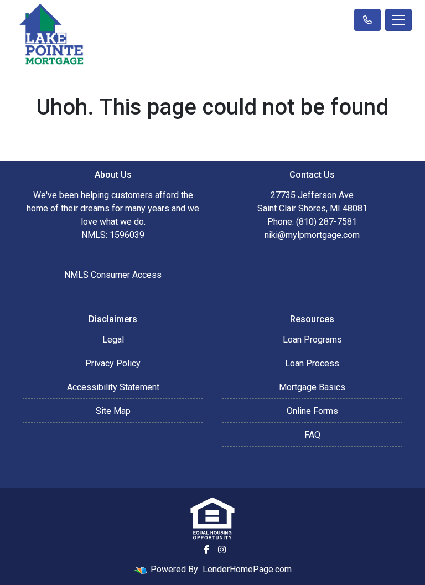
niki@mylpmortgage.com (312, 235)
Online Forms (312, 411)
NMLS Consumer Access (113, 275)
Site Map (113, 411)
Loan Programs (312, 339)
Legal (113, 339)
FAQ (312, 434)
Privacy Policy (113, 363)
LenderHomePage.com (247, 569)
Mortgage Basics (312, 387)
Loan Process (312, 363)
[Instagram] (222, 549)
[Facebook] (206, 549)
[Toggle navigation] (398, 20)
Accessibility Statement (113, 387)
